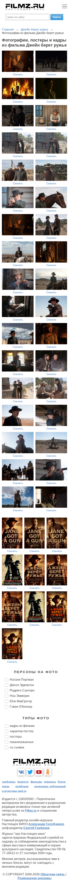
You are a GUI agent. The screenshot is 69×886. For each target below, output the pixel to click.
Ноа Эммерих (20, 695)
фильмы (36, 781)
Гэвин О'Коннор (21, 706)
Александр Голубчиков (46, 824)
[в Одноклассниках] (47, 772)
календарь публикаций (50, 786)
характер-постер (21, 731)
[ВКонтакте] (21, 772)
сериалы (50, 781)
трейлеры (9, 781)
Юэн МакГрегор (21, 701)
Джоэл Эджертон (22, 685)
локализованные (22, 742)
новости (23, 781)
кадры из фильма (22, 725)
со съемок (17, 747)
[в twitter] (30, 772)
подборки (22, 786)
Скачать (18, 74)
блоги (62, 781)
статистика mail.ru (14, 790)
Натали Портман (22, 679)
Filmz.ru (31, 810)
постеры (16, 736)
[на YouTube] (38, 772)
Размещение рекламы (35, 878)
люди (5, 786)
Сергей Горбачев (36, 828)
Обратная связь (52, 874)
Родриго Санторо (22, 690)
